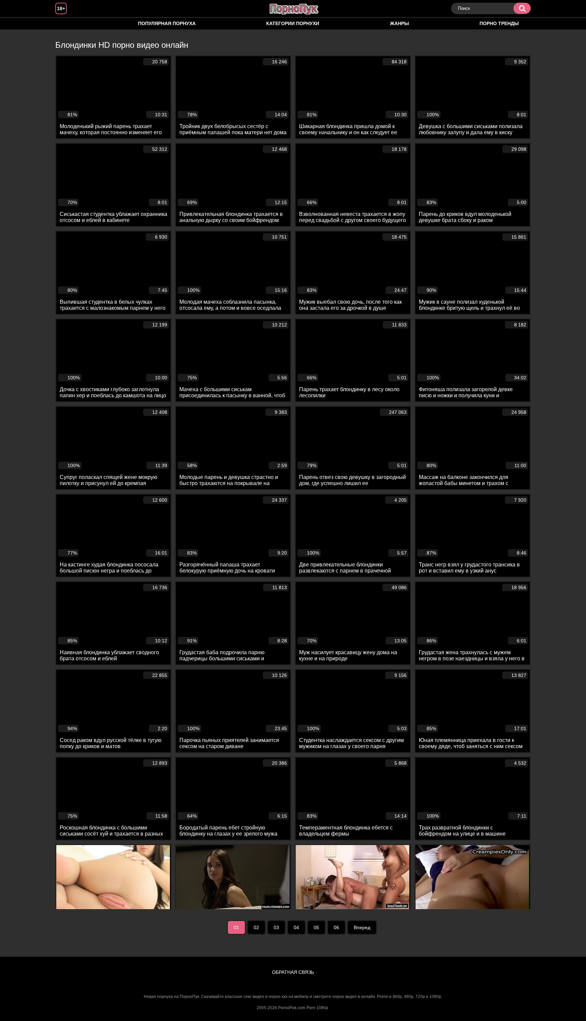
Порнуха (67, 23)
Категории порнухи (292, 23)
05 (316, 927)
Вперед (362, 927)
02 (256, 927)
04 (296, 927)
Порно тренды (499, 23)
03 (276, 927)
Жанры (399, 23)
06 (336, 927)
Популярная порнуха (167, 23)
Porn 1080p (317, 1007)
